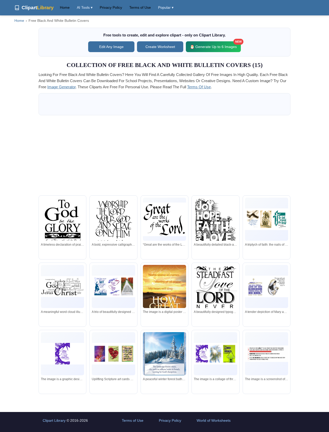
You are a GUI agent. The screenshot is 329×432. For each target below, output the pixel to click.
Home (65, 7)
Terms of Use (140, 7)
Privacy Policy (111, 7)
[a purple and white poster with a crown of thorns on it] (62, 353)
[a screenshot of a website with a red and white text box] (266, 353)
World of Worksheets (214, 420)
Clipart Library (54, 420)
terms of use (199, 87)
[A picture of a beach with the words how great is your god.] (164, 298)
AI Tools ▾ (85, 7)
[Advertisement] (164, 155)
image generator (61, 87)
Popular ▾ (165, 7)
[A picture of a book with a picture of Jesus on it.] (215, 353)
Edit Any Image (111, 47)
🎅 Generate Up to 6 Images (215, 45)
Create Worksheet (160, 47)
